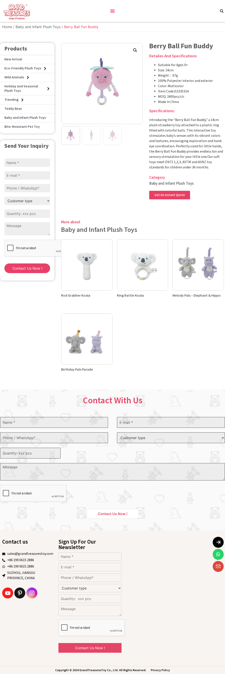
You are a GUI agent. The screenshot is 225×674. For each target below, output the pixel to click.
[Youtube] (7, 592)
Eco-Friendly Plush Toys (22, 68)
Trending (11, 99)
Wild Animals (14, 77)
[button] (112, 11)
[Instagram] (31, 592)
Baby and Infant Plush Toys (38, 27)
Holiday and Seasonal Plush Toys (21, 88)
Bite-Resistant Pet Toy (22, 126)
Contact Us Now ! (27, 268)
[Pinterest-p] (19, 592)
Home (7, 27)
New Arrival (13, 59)
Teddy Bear (13, 108)
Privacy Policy (160, 670)
